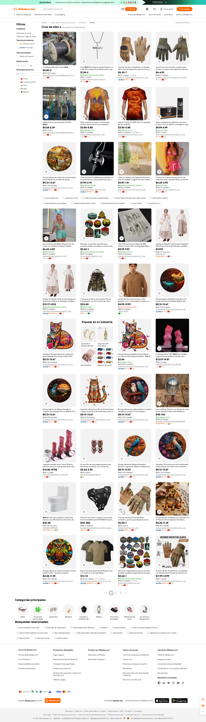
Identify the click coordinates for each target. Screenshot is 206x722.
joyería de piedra (120, 627)
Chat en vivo (127, 659)
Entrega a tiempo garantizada (64, 664)
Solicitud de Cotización (96, 659)
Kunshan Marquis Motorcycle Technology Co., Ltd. (97, 528)
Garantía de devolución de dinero (65, 659)
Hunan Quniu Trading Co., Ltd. (91, 256)
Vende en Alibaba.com (166, 655)
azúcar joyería (137, 203)
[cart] (155, 9)
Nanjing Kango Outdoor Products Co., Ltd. (95, 581)
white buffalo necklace (160, 198)
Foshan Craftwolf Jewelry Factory (92, 79)
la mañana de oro (154, 203)
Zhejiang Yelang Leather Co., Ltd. (168, 189)
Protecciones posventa (62, 668)
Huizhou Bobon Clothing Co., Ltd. (92, 134)
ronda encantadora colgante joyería (97, 198)
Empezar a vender (164, 659)
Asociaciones (163, 673)
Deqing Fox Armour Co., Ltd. (128, 528)
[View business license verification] (124, 718)
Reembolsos (127, 668)
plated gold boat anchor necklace (114, 203)
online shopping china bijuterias (83, 627)
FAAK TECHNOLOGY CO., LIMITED (168, 364)
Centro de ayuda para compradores (136, 655)
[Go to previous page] (106, 593)
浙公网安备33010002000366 (142, 718)
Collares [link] (92, 22)
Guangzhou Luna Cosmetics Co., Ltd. (131, 256)
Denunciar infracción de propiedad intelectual (136, 674)
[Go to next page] (125, 593)
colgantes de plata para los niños (84, 203)
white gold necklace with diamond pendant (91, 633)
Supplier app (118, 700)
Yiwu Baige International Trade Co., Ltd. (57, 311)
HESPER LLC (160, 254)
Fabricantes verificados (96, 655)
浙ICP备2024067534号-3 (163, 718)
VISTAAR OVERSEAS (50, 528)
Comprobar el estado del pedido (169, 664)
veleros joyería (118, 633)
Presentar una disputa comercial (135, 664)
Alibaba (44, 22)
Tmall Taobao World (91, 711)
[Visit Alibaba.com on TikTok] (182, 682)
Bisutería (82, 22)
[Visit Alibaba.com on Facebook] (159, 682)
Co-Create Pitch (24, 659)
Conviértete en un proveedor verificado (172, 668)
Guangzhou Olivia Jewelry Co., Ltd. (93, 189)
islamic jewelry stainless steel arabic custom (131, 198)
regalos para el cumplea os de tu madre (163, 633)
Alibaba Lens (30, 700)
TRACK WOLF (123, 311)
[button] (122, 9)
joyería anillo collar (52, 198)
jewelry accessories (136, 633)
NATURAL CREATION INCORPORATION (170, 421)
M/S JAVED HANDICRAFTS (90, 475)
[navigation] (27, 308)
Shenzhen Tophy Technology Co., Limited (171, 77)
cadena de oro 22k (71, 198)
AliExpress (69, 711)
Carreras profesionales (26, 668)
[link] (203, 699)
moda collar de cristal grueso (56, 627)
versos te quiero (24, 638)
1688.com (78, 711)
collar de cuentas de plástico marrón (144, 627)
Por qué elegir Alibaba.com (28, 655)
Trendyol (128, 711)
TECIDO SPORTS (86, 311)
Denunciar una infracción (132, 680)
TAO (121, 711)
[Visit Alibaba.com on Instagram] (173, 682)
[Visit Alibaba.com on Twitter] (168, 682)
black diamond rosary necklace (56, 203)
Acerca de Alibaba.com (27, 650)
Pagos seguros (58, 655)
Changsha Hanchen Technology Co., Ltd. (58, 188)
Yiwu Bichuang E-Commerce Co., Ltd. (132, 189)
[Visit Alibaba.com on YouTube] (178, 682)
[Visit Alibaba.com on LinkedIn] (163, 682)
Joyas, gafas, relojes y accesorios (63, 22)
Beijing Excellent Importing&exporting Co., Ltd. (59, 75)
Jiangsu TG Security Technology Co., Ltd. (133, 77)
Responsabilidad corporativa (28, 664)
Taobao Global (113, 711)
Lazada (103, 711)
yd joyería (104, 627)
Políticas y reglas (59, 680)
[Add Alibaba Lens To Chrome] (53, 700)
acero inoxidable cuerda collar (29, 627)
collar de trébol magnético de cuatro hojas (33, 633)
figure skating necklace (62, 633)
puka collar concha (43, 638)
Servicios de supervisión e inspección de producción (67, 674)
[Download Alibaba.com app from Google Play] (180, 700)
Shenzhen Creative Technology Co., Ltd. (170, 134)
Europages (138, 711)
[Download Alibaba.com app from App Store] (162, 700)
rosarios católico (62, 638)
